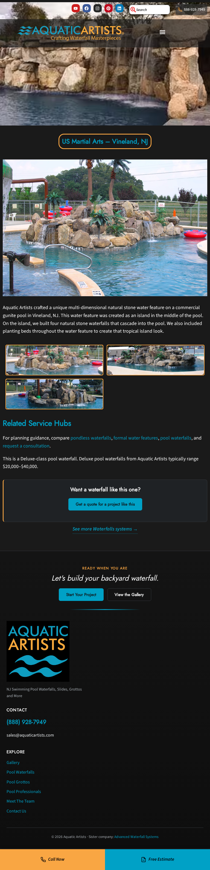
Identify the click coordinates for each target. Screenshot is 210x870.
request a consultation (26, 446)
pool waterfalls (175, 438)
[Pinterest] (108, 8)
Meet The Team (20, 801)
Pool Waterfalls (20, 772)
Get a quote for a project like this (105, 504)
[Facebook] (87, 8)
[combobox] (149, 10)
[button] (162, 31)
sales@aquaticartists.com (30, 735)
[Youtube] (76, 8)
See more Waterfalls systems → (105, 529)
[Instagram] (98, 8)
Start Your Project (81, 595)
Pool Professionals (24, 792)
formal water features (135, 438)
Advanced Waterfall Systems (136, 836)
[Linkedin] (119, 8)
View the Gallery (129, 595)
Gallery (13, 763)
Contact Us (16, 811)
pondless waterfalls (91, 438)
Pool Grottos (18, 782)
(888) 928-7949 (26, 722)
